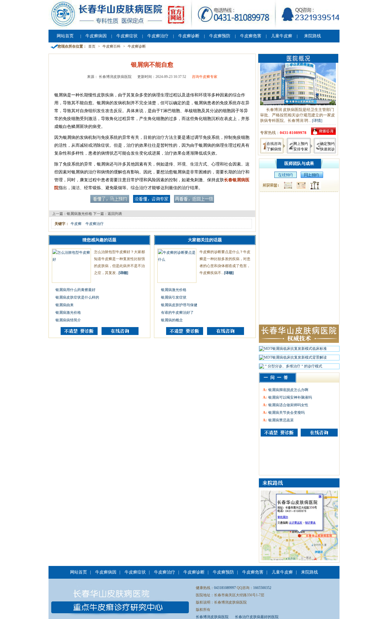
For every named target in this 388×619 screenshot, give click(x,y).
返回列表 (115, 214)
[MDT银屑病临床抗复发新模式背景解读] (293, 359)
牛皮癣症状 (127, 36)
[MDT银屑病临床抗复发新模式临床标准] (293, 350)
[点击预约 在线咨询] (110, 201)
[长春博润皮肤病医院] (194, 27)
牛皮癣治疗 (158, 36)
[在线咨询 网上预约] (284, 177)
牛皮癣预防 (219, 36)
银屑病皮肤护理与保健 (179, 305)
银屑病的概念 (172, 320)
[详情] (317, 120)
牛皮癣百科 (111, 46)
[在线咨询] (120, 334)
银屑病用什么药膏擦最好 (75, 290)
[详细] (123, 273)
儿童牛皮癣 (281, 36)
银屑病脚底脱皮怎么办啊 (288, 390)
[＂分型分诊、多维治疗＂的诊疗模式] (290, 368)
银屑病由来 (64, 305)
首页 (91, 46)
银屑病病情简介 (68, 320)
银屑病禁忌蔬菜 (281, 420)
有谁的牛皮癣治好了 (177, 312)
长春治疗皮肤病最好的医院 (257, 617)
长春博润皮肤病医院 (212, 617)
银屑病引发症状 (173, 297)
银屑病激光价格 (79, 214)
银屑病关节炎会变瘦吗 (286, 412)
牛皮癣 (76, 224)
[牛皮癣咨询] (279, 433)
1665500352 (262, 588)
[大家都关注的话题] (79, 334)
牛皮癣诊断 (188, 36)
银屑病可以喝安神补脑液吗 (290, 397)
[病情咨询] (323, 133)
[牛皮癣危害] (319, 433)
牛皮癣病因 (96, 36)
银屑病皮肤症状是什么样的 (77, 297)
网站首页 (65, 36)
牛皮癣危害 (250, 36)
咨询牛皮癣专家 (204, 77)
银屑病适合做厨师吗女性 (288, 405)
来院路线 (312, 36)
